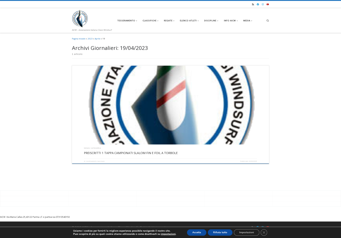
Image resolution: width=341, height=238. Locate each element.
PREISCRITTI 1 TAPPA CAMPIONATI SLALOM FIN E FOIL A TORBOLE (131, 153)
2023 (90, 38)
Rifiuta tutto (220, 232)
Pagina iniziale (78, 38)
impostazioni (168, 234)
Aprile (97, 38)
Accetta (196, 232)
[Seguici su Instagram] (263, 4)
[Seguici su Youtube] (268, 4)
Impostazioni (246, 232)
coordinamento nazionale (95, 161)
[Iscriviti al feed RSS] (253, 4)
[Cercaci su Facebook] (258, 4)
